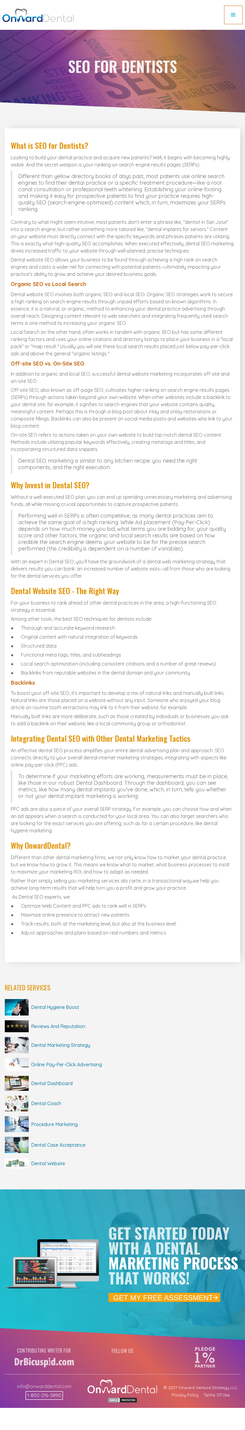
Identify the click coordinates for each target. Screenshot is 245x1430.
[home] (38, 15)
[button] (233, 15)
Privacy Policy (185, 1395)
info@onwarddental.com (44, 1386)
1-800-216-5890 (44, 1395)
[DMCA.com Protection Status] (122, 1400)
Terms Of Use (216, 1395)
